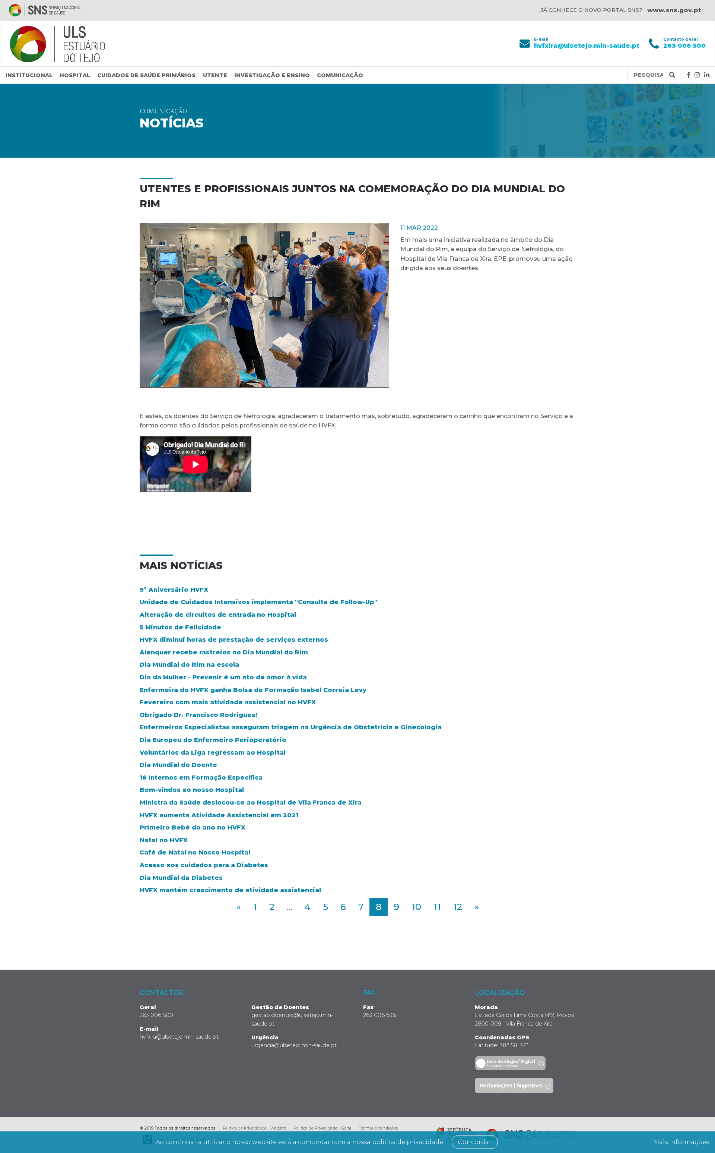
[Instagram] (697, 75)
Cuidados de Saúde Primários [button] (146, 75)
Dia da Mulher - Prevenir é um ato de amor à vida (223, 677)
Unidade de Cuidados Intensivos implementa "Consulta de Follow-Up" (258, 602)
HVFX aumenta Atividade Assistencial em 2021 (219, 815)
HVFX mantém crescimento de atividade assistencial (230, 890)
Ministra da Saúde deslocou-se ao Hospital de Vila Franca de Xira (251, 802)
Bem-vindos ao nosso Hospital (192, 789)
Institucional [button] (29, 75)
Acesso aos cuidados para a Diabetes (204, 865)
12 (457, 906)
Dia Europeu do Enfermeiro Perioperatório (213, 739)
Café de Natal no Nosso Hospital (195, 852)
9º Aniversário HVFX (174, 589)
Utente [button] (215, 75)
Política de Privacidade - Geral (322, 1128)
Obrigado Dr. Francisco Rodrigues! (198, 714)
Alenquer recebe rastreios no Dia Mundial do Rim (224, 652)
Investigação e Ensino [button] (272, 75)
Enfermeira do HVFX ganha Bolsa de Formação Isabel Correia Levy (253, 690)
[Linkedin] (706, 75)
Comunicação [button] (340, 75)
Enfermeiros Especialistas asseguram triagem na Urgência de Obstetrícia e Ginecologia (291, 727)
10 (416, 906)
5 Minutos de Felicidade (180, 627)
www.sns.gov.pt (674, 10)
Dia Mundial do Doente (178, 764)
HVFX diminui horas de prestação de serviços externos (234, 639)
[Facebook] (688, 75)
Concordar (475, 1142)
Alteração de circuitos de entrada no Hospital (218, 614)
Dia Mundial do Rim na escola (189, 664)
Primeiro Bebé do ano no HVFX (192, 827)
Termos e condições (378, 1128)
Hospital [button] (75, 75)
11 (437, 906)
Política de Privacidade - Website (254, 1128)
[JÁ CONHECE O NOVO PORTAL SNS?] (45, 10)
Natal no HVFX (164, 840)
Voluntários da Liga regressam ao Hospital (213, 752)
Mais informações (681, 1142)
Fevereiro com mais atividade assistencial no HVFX (228, 702)
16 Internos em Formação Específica (201, 777)
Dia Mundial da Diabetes (181, 877)
